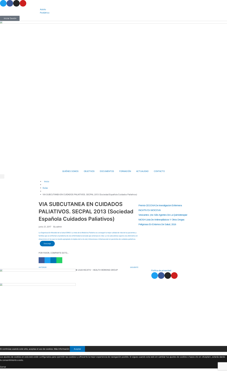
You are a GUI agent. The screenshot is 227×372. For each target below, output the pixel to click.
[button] (2, 176)
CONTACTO (159, 171)
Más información (61, 349)
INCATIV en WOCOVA (149, 210)
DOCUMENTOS (107, 171)
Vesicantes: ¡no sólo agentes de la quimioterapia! (162, 215)
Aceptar (77, 349)
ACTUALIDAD (142, 171)
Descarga (47, 243)
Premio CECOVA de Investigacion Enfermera (160, 205)
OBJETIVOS (89, 171)
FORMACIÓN (125, 171)
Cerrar (3, 367)
